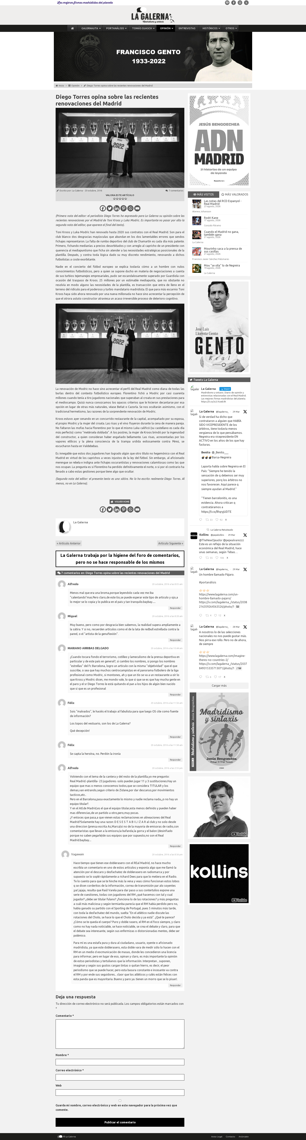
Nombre (62, 1055)
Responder (175, 608)
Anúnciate (244, 1136)
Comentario (65, 1015)
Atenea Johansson (201, 211)
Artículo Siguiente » (170, 543)
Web (59, 1085)
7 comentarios (176, 190)
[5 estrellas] (125, 198)
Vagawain (77, 854)
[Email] (137, 208)
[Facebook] (103, 208)
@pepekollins (217, 535)
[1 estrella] (114, 198)
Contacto (230, 1136)
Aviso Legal (216, 1136)
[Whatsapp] (130, 208)
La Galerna (77, 190)
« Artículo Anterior (69, 543)
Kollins (204, 534)
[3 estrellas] (120, 198)
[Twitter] (110, 208)
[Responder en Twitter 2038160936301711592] (201, 558)
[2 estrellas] (117, 198)
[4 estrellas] (122, 198)
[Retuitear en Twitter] (208, 529)
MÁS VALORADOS (236, 194)
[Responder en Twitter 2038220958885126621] (201, 520)
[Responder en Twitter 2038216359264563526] (201, 615)
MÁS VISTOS (205, 194)
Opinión (75, 85)
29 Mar (236, 412)
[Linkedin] (117, 208)
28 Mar (236, 627)
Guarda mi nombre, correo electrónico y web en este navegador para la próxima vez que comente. (116, 1107)
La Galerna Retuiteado (222, 530)
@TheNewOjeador (210, 540)
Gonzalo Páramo (212, 225)
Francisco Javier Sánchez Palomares (210, 259)
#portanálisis (207, 582)
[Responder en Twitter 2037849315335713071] (201, 677)
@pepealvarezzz (233, 540)
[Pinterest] (123, 208)
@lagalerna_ (222, 412)
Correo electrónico (70, 1070)
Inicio (61, 85)
